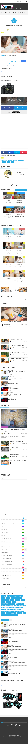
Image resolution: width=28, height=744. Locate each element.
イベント (12, 572)
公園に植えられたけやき (14, 454)
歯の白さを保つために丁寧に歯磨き (14, 394)
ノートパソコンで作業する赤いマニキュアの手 (16, 662)
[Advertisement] (14, 133)
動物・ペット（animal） (12, 546)
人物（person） (4, 319)
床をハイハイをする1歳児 (8, 266)
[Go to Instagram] (16, 185)
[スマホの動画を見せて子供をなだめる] (8, 248)
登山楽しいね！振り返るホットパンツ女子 (18, 352)
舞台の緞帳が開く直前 (12, 399)
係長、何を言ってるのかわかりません (17, 345)
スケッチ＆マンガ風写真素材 (12, 564)
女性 (11, 605)
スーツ (4, 609)
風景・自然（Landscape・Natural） (12, 523)
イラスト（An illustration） (12, 569)
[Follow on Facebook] (12, 725)
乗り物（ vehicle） (12, 552)
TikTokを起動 (8, 202)
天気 (7, 607)
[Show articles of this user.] (7, 174)
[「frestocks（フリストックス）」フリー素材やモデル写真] (7, 7)
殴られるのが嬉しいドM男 (13, 383)
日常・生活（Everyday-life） (12, 538)
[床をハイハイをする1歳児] (8, 262)
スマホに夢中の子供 (8, 280)
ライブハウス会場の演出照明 (13, 388)
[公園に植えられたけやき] (5, 456)
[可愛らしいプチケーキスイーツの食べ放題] (5, 462)
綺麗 (12, 607)
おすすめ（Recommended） (12, 575)
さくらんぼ (10, 160)
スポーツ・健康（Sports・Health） (12, 561)
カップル (8, 601)
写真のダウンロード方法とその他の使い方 (9, 736)
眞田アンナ (13, 341)
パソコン (19, 613)
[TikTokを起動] (8, 198)
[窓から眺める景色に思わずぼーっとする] (5, 360)
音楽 (12, 526)
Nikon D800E (4, 160)
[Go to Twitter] (12, 185)
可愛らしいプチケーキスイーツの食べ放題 (18, 460)
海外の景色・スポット (12, 532)
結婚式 (21, 611)
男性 (3, 601)
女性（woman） (3, 349)
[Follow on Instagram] (16, 725)
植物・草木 (12, 535)
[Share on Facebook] (12, 1)
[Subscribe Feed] (21, 1)
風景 (16, 607)
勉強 (21, 596)
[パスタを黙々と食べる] (19, 198)
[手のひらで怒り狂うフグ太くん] (19, 212)
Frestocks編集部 (12, 155)
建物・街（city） (12, 541)
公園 (13, 601)
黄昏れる (13, 613)
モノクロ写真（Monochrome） (12, 555)
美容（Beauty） (12, 529)
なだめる (15, 160)
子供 (2, 32)
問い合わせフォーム (22, 736)
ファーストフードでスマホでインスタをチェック (12, 321)
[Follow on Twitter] (15, 1)
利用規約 (3, 55)
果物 (23, 160)
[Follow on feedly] (20, 725)
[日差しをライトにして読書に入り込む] (5, 443)
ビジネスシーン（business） (5, 451)
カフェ (4, 596)
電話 (18, 609)
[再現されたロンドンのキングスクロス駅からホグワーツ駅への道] (14, 418)
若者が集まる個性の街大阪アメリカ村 (15, 378)
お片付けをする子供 (8, 238)
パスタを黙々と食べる (20, 202)
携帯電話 (16, 596)
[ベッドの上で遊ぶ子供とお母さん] (19, 234)
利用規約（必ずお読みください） (14, 735)
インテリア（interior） (12, 567)
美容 (17, 603)
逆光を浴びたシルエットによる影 (14, 673)
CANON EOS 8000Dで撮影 (19, 605)
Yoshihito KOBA (7, 324)
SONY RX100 (5, 605)
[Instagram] (18, 1)
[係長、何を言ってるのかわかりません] (5, 347)
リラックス (9, 596)
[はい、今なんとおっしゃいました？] (5, 341)
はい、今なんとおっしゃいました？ (16, 339)
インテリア (15, 611)
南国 (3, 607)
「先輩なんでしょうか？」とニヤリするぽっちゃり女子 (17, 372)
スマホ (8, 613)
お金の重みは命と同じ (14, 447)
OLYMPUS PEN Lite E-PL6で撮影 (8, 603)
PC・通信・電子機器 (12, 578)
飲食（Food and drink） (4, 464)
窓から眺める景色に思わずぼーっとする (17, 358)
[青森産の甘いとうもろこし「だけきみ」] (8, 212)
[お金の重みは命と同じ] (5, 449)
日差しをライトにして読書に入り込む (17, 441)
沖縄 (3, 613)
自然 (8, 609)
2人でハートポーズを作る (12, 657)
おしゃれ (13, 609)
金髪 (22, 603)
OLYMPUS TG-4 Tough (6, 611)
